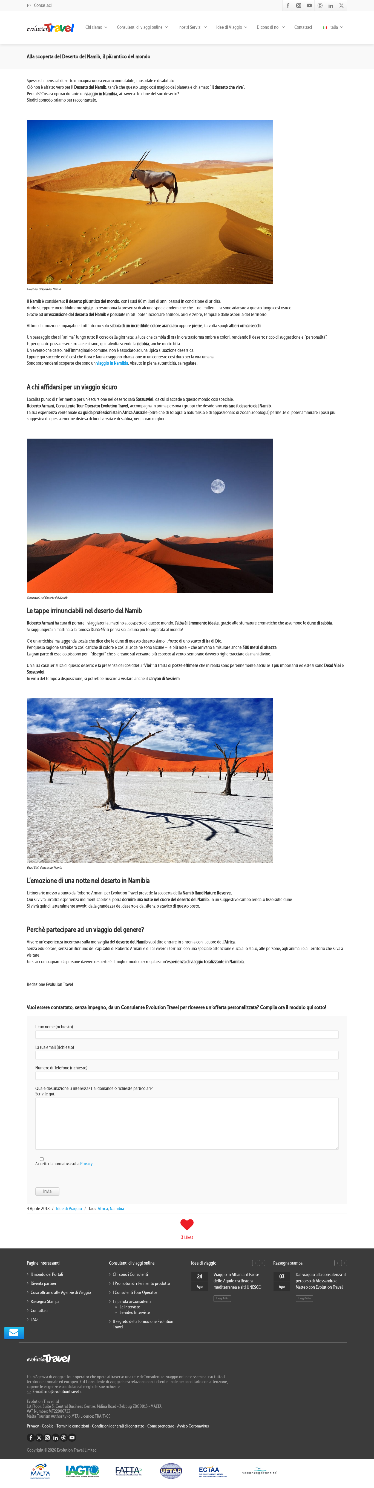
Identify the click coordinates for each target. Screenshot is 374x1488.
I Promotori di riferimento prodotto (141, 1283)
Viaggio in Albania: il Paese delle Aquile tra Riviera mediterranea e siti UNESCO (237, 1281)
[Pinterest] (320, 5)
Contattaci (42, 5)
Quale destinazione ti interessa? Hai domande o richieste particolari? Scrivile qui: (94, 1091)
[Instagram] (298, 5)
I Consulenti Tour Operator (135, 1292)
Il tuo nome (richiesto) (54, 1026)
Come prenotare (160, 1426)
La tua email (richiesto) (54, 1047)
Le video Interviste (135, 1312)
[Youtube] (309, 5)
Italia (333, 27)
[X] (341, 5)
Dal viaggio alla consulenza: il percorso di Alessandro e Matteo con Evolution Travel (321, 1281)
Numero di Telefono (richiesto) (61, 1067)
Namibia (117, 1208)
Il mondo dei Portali (47, 1274)
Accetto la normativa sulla (64, 1163)
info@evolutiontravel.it (63, 1391)
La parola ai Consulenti (132, 1301)
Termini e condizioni (72, 1426)
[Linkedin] (330, 5)
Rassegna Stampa (45, 1301)
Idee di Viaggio (69, 1208)
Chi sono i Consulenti (130, 1274)
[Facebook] (288, 5)
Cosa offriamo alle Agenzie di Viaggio (61, 1292)
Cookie (48, 1426)
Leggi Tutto (222, 1298)
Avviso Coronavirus (193, 1426)
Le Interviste (130, 1307)
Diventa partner (43, 1283)
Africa (103, 1208)
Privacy (86, 1163)
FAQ (34, 1319)
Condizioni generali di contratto (118, 1426)
